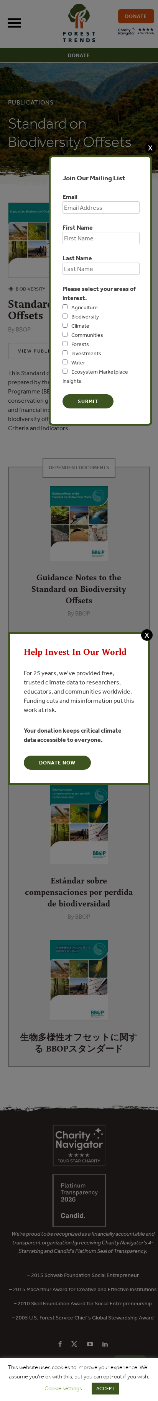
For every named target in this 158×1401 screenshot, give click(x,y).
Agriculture (84, 307)
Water (78, 362)
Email (70, 197)
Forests (80, 344)
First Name (78, 227)
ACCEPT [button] (105, 1388)
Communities (87, 334)
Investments (86, 353)
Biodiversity (85, 316)
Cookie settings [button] (63, 1388)
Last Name (77, 258)
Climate (80, 325)
